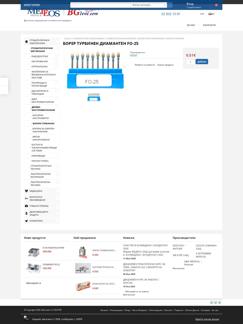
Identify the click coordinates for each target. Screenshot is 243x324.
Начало (67, 38)
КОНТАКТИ (209, 25)
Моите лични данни (207, 319)
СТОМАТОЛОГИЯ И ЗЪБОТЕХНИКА (88, 38)
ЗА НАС (191, 25)
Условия (205, 310)
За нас (215, 310)
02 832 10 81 (171, 14)
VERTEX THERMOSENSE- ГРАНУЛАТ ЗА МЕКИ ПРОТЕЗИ (104, 250)
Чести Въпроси (139, 310)
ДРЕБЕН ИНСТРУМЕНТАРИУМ (151, 38)
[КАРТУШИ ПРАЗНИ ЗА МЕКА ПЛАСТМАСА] (83, 269)
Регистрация (155, 310)
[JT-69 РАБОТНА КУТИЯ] (33, 252)
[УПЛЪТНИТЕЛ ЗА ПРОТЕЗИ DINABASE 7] (83, 286)
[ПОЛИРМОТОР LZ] (33, 269)
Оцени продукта (165, 64)
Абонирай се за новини (137, 291)
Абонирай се (33, 283)
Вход (190, 3)
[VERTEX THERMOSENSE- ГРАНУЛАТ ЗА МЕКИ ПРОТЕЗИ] (83, 252)
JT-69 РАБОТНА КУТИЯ (53, 247)
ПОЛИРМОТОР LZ (51, 264)
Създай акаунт (194, 7)
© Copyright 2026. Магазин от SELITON (42, 309)
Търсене (179, 310)
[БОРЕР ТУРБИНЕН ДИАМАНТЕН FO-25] (94, 88)
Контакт (168, 310)
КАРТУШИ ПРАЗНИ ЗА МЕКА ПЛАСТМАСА (104, 267)
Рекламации (116, 310)
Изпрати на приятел (145, 64)
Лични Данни (192, 310)
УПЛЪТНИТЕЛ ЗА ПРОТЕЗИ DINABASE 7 (104, 283)
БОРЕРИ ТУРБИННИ (175, 38)
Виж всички (129, 294)
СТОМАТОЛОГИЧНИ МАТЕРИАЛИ (121, 38)
